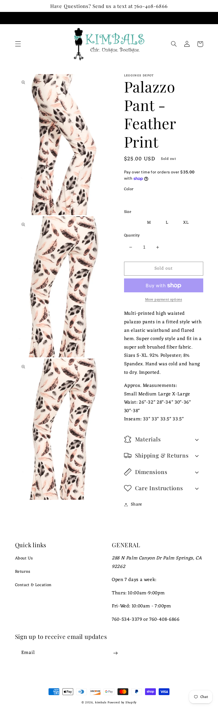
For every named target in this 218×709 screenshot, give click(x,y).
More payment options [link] (163, 300)
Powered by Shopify (122, 702)
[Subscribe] (115, 653)
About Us (24, 558)
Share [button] (136, 504)
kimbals (100, 702)
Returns (22, 571)
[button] (17, 44)
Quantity (132, 235)
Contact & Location (33, 585)
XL (186, 222)
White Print (142, 200)
